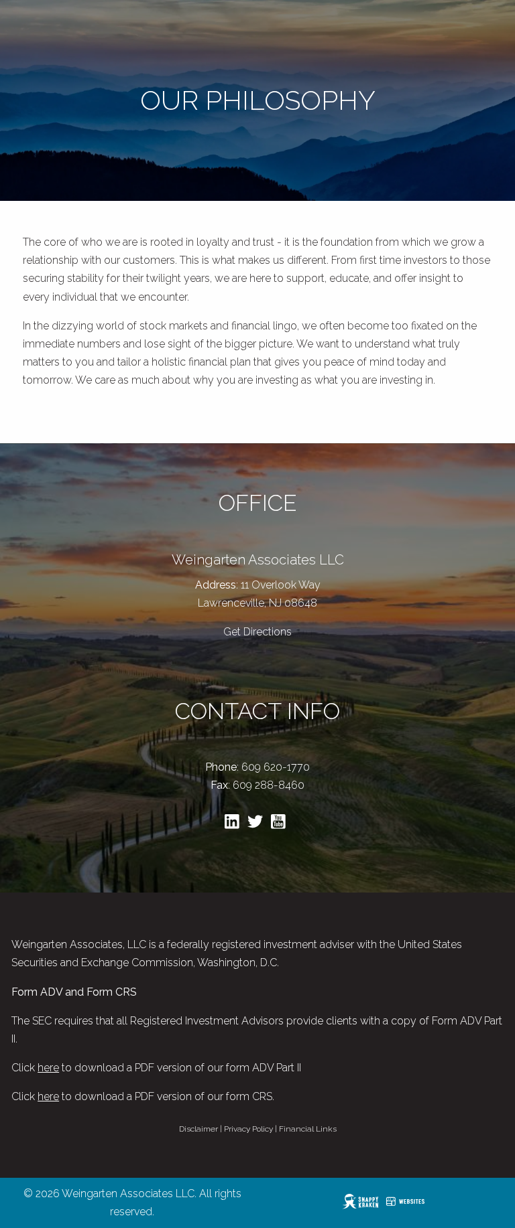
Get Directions (257, 631)
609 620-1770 (275, 767)
